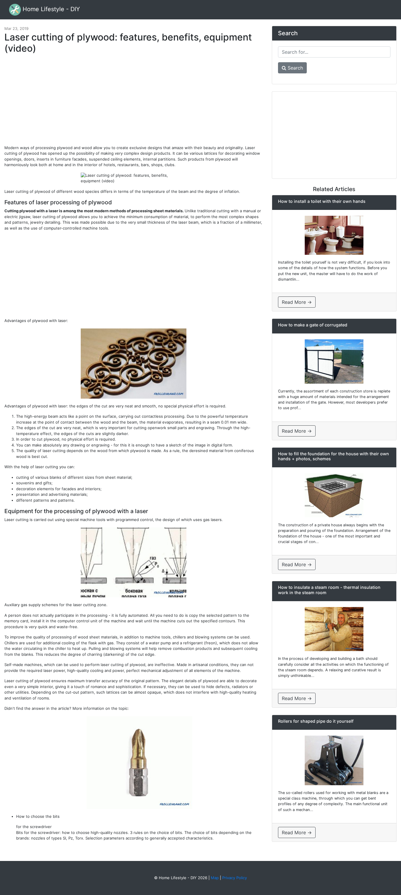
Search (294, 68)
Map (215, 877)
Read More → (297, 302)
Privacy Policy (234, 877)
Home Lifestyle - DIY (50, 9)
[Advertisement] (133, 102)
